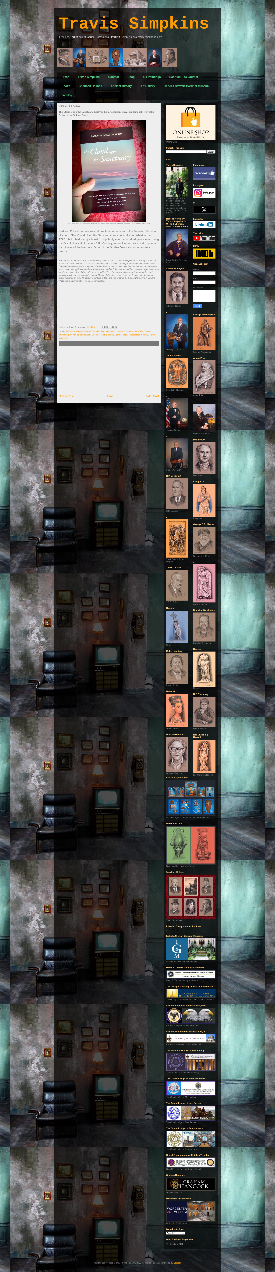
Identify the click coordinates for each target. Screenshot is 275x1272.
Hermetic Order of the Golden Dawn (133, 331)
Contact (113, 77)
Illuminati (63, 335)
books (113, 331)
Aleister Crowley (83, 331)
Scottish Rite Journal (183, 77)
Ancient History (121, 86)
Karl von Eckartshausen (79, 335)
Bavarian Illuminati (100, 331)
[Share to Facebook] (112, 327)
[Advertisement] (109, 370)
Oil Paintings (152, 77)
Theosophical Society (138, 335)
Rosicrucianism (106, 335)
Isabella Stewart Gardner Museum (187, 86)
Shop (131, 77)
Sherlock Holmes (90, 86)
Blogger (177, 1263)
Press (65, 77)
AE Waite (70, 331)
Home (109, 396)
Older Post (152, 396)
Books (65, 86)
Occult (95, 335)
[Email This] (103, 327)
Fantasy (66, 95)
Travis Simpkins (134, 24)
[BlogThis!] (106, 327)
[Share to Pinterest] (115, 327)
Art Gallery (147, 86)
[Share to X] (109, 327)
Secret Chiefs (120, 335)
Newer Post (66, 396)
